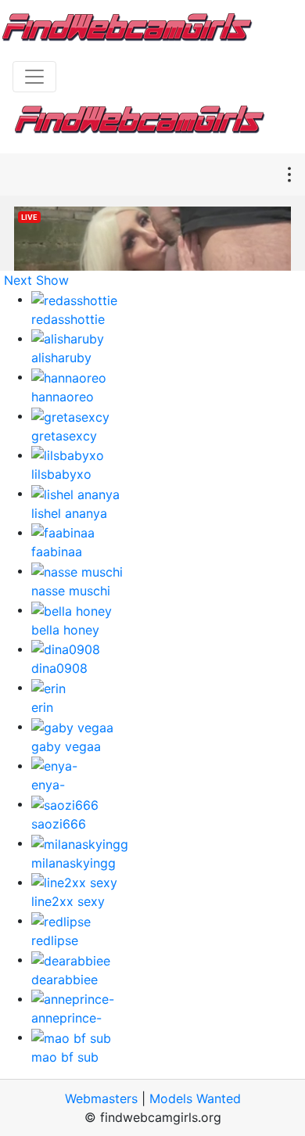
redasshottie (68, 319)
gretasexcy (64, 436)
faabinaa (56, 551)
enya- (48, 785)
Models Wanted (195, 1098)
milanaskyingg (73, 863)
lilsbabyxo (61, 474)
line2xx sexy (68, 901)
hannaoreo (62, 396)
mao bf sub (65, 1057)
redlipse (54, 940)
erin (42, 707)
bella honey (65, 630)
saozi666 (58, 824)
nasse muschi (70, 591)
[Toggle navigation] (34, 76)
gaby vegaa (66, 746)
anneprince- (66, 1018)
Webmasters (101, 1098)
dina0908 (59, 668)
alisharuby (61, 357)
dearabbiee (64, 979)
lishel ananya (69, 513)
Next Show (36, 280)
